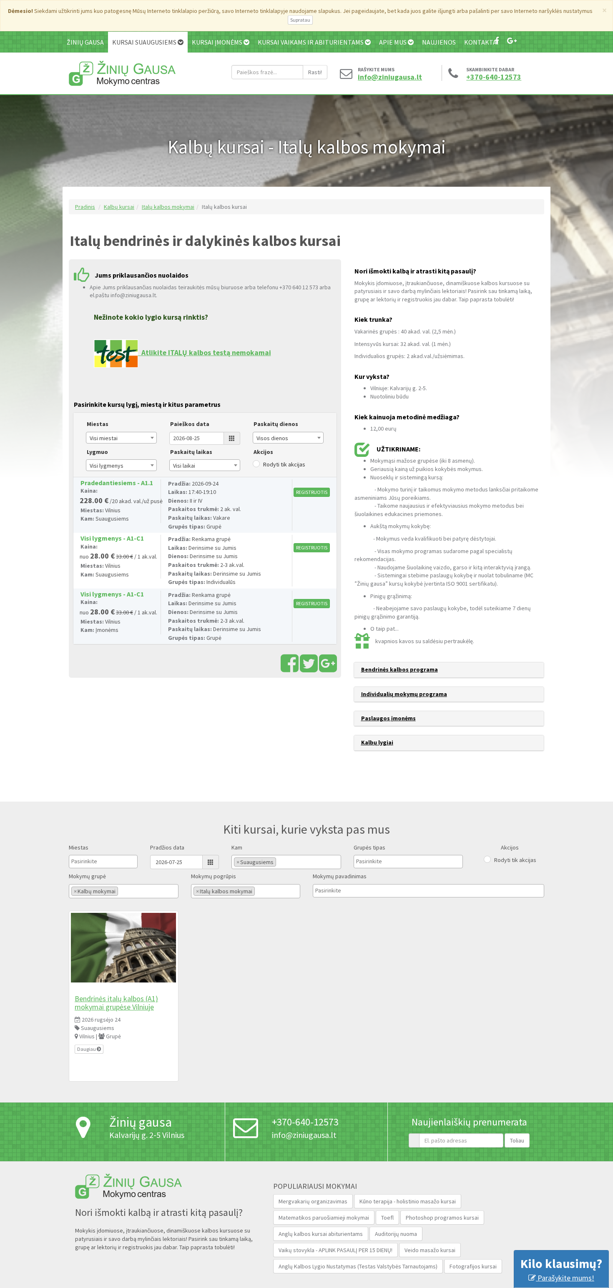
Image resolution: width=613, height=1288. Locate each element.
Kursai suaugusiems (145, 42)
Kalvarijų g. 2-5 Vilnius (146, 1135)
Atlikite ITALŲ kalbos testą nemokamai (206, 352)
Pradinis (85, 206)
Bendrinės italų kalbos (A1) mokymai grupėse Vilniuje (116, 1003)
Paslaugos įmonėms (388, 718)
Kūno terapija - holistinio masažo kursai (407, 1201)
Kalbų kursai (119, 206)
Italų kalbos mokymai (168, 206)
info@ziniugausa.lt (387, 77)
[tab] (449, 669)
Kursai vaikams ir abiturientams (311, 42)
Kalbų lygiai (377, 742)
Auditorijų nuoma (396, 1234)
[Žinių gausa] (122, 72)
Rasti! (315, 72)
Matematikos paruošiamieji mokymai (324, 1217)
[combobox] (121, 438)
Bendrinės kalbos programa (399, 669)
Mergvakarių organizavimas (313, 1201)
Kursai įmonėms (218, 42)
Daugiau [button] (87, 1049)
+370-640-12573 (493, 77)
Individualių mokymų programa (404, 694)
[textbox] (92, 861)
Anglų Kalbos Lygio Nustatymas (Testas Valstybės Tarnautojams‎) (358, 1266)
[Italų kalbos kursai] (123, 948)
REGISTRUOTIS (311, 492)
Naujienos (439, 42)
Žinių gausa (85, 42)
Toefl (387, 1217)
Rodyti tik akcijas (284, 464)
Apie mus (393, 42)
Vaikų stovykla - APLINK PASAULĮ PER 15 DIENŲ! (335, 1250)
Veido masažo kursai (429, 1250)
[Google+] (512, 40)
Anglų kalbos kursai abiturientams (321, 1234)
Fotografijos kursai (473, 1266)
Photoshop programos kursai (442, 1217)
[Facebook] (497, 40)
